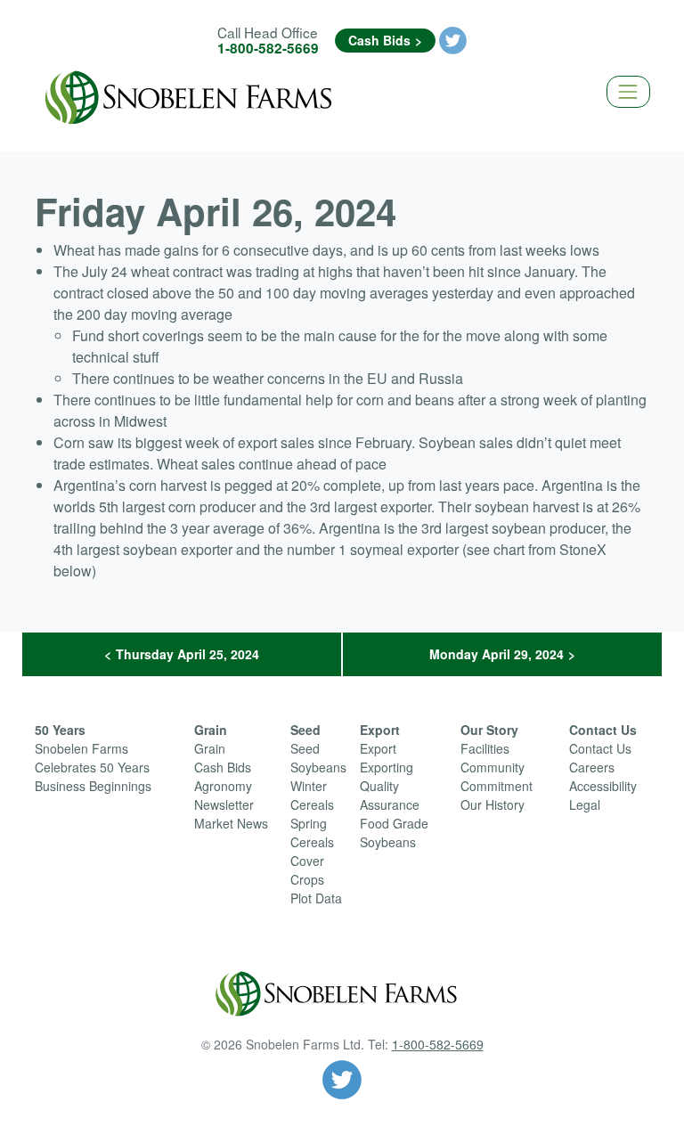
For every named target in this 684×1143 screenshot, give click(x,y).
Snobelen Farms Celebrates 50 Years (92, 757)
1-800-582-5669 (268, 48)
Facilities (484, 748)
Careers (592, 767)
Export (380, 730)
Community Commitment (496, 776)
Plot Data (316, 898)
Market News (231, 823)
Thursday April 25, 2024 (187, 654)
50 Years (60, 730)
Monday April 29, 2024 (496, 654)
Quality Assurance (389, 795)
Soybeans (318, 767)
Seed (305, 730)
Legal (584, 804)
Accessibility (603, 786)
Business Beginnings (93, 786)
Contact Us (603, 730)
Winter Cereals (312, 795)
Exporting (386, 767)
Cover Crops (307, 870)
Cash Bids (379, 40)
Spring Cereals (312, 832)
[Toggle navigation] (628, 91)
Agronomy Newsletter (224, 795)
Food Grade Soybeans (394, 832)
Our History (492, 804)
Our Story (489, 730)
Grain (210, 730)
